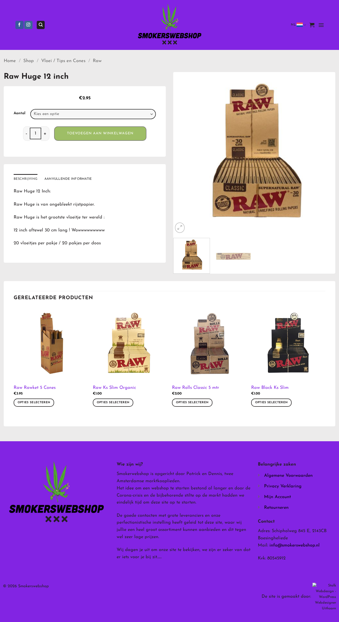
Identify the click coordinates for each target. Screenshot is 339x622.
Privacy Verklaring (283, 486)
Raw (97, 61)
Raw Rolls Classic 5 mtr (195, 388)
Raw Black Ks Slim (270, 388)
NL (293, 24)
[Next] (325, 153)
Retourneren (276, 508)
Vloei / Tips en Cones (63, 61)
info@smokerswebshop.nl (295, 545)
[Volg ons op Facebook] (19, 25)
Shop (28, 61)
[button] (41, 25)
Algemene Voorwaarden (288, 476)
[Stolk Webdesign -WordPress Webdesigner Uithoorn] (324, 597)
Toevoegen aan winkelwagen (100, 133)
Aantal (19, 113)
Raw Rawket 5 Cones (35, 388)
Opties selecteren (34, 402)
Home (10, 61)
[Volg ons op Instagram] (28, 25)
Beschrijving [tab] (25, 179)
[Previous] (182, 153)
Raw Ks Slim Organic (114, 388)
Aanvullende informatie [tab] (68, 179)
